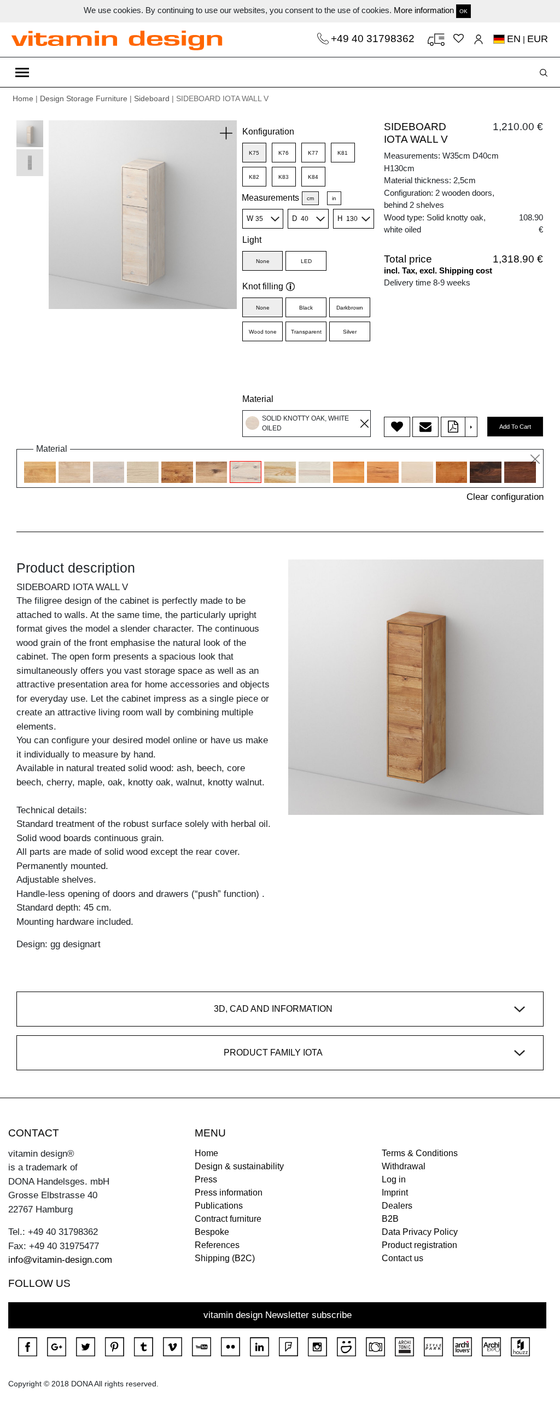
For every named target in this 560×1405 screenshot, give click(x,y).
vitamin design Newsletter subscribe (277, 1315)
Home (23, 98)
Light (251, 239)
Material (257, 399)
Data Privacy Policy (420, 1232)
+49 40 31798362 (374, 38)
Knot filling (262, 286)
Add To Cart (515, 426)
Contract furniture (228, 1218)
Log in (394, 1179)
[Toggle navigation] (22, 72)
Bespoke (212, 1232)
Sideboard (152, 98)
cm (310, 198)
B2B (390, 1218)
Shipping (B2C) (225, 1258)
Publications (219, 1205)
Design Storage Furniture (83, 98)
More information (424, 10)
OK (463, 11)
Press (206, 1179)
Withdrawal (403, 1166)
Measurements (270, 197)
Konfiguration (268, 131)
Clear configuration (505, 497)
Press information (228, 1192)
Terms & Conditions (420, 1153)
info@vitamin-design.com (60, 1260)
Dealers (397, 1205)
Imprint (395, 1192)
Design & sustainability (239, 1166)
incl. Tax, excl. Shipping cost (438, 270)
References (217, 1245)
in (334, 198)
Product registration (419, 1245)
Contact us (402, 1258)
